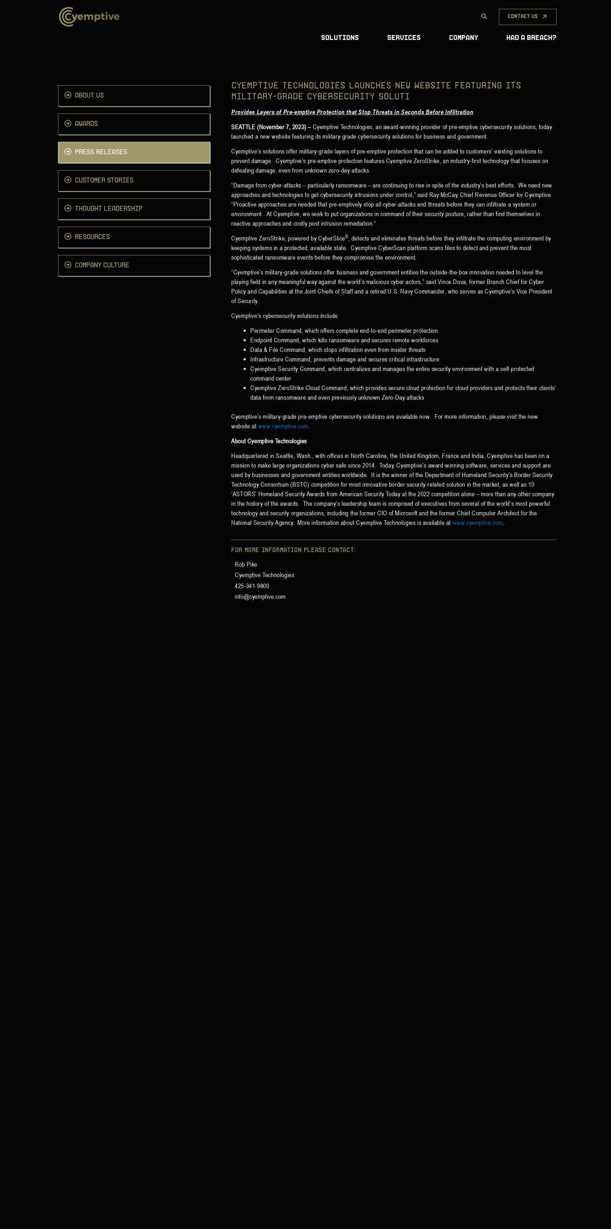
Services (404, 38)
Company (463, 38)
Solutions (340, 38)
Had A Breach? (531, 38)
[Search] (484, 16)
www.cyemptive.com (283, 426)
